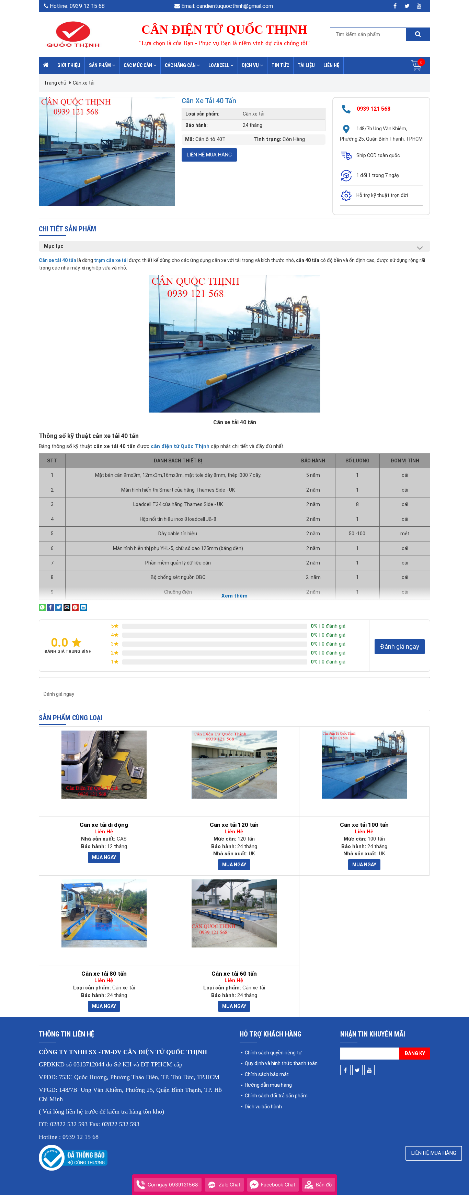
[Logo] (73, 34)
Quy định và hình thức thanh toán (281, 1063)
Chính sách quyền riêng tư (273, 1052)
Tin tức (280, 65)
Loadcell (219, 65)
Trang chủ (55, 83)
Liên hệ (331, 65)
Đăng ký (414, 1053)
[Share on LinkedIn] (83, 607)
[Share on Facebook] (50, 607)
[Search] (418, 34)
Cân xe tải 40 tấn (209, 101)
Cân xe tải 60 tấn (234, 974)
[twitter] (407, 6)
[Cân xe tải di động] (104, 764)
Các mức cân (138, 65)
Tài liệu (306, 65)
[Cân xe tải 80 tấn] (104, 913)
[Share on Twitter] (58, 607)
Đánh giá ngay (399, 646)
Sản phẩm (100, 65)
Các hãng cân (181, 65)
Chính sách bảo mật (267, 1074)
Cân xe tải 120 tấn (234, 825)
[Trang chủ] (46, 65)
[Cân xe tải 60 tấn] (234, 913)
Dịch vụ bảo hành (263, 1106)
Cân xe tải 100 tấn (364, 825)
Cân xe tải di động (104, 825)
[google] (419, 6)
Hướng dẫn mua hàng (268, 1085)
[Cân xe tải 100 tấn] (364, 764)
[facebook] (395, 6)
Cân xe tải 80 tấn (104, 974)
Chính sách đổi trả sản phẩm (276, 1095)
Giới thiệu (68, 65)
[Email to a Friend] (67, 607)
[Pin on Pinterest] (75, 607)
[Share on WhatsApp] (42, 607)
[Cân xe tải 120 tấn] (234, 764)
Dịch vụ (251, 65)
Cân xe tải (83, 83)
